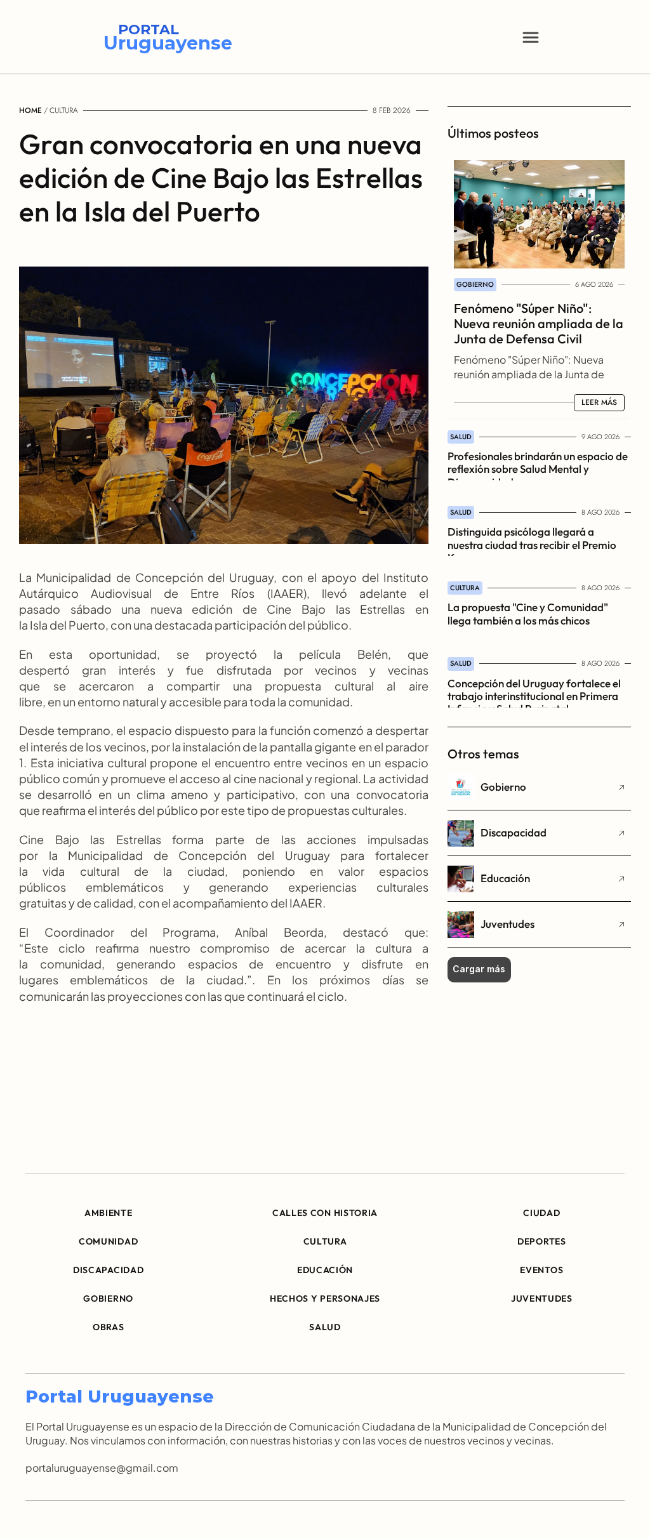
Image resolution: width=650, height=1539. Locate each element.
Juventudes (507, 923)
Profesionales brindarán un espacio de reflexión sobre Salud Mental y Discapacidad (539, 469)
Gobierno (503, 786)
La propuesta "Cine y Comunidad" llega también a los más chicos (529, 613)
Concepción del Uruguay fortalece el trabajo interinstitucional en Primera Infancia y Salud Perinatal (535, 696)
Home (30, 110)
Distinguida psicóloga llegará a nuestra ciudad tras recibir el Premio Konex (533, 544)
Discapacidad (514, 832)
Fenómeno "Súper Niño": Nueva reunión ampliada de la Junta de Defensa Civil (539, 323)
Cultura (64, 110)
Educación (505, 878)
